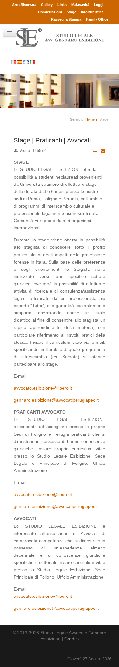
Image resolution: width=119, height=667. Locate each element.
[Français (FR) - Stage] (14, 61)
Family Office (97, 19)
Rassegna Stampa (66, 19)
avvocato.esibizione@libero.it (43, 388)
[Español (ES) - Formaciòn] (20, 61)
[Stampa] (95, 151)
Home (90, 119)
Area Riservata (24, 5)
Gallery (47, 5)
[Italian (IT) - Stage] (33, 61)
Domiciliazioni (50, 12)
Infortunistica (92, 12)
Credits (71, 638)
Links (62, 5)
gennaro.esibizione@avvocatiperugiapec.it (56, 400)
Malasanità (80, 5)
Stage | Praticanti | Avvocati (52, 140)
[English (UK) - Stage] (26, 61)
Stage (71, 12)
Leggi (98, 5)
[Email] (103, 151)
